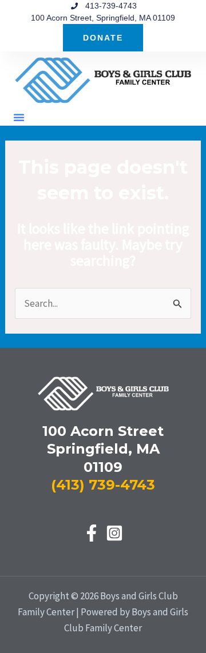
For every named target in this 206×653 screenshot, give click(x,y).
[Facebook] (91, 533)
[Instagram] (114, 533)
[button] (18, 117)
